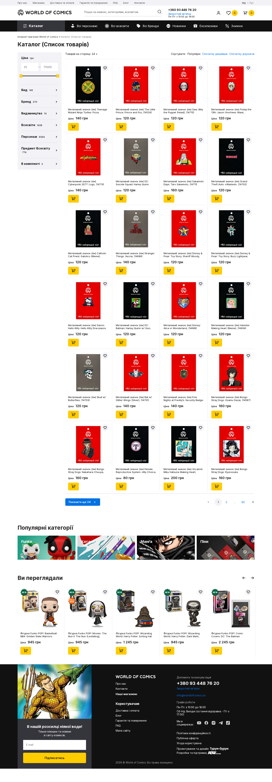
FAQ (115, 2)
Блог (126, 2)
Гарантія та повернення (94, 2)
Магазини (38, 2)
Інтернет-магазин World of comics (38, 36)
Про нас (22, 2)
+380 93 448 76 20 (182, 10)
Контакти (139, 2)
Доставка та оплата (62, 2)
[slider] (21, 75)
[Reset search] (159, 11)
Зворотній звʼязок (179, 13)
